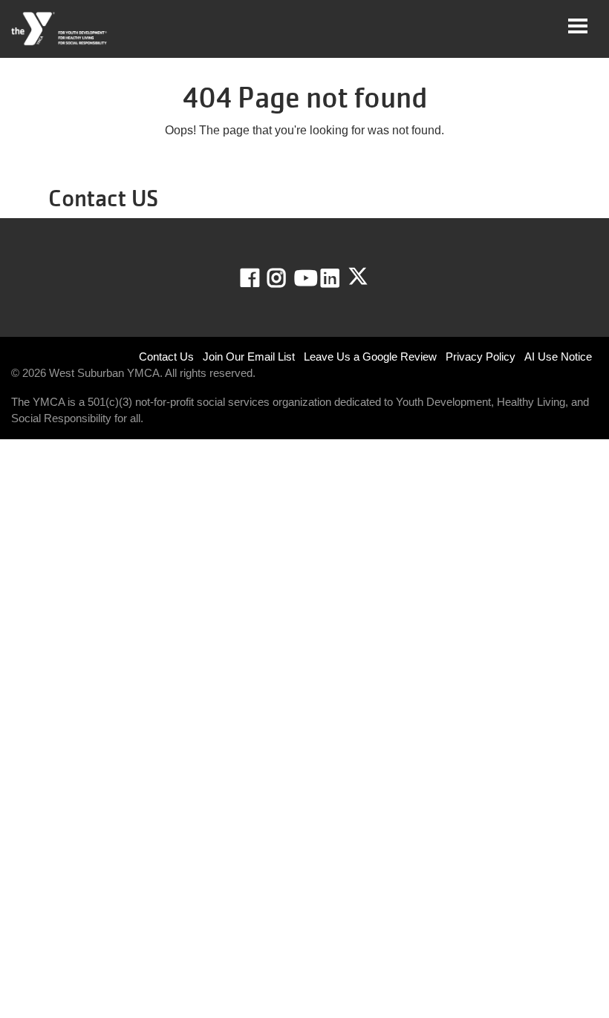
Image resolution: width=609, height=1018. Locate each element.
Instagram (287, 278)
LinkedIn (340, 278)
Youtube (304, 278)
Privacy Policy (480, 356)
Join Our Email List (249, 356)
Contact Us (166, 356)
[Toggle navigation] (578, 26)
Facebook (260, 278)
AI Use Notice (558, 356)
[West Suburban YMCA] (59, 29)
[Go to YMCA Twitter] (358, 277)
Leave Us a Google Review (370, 356)
